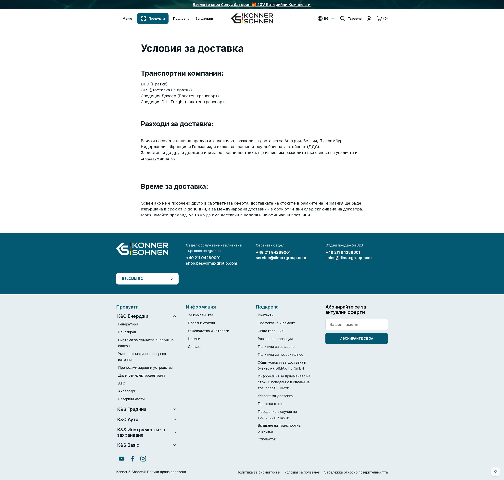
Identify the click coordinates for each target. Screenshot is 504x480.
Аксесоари (127, 391)
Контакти (265, 315)
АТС (121, 383)
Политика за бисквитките (258, 472)
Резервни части (131, 399)
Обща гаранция (271, 331)
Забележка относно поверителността (356, 472)
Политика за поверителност (281, 354)
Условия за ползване (301, 472)
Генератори (128, 324)
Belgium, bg (132, 278)
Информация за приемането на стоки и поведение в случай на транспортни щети (284, 382)
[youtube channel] (121, 458)
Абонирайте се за (356, 338)
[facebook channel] (132, 458)
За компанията (200, 315)
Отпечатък (267, 439)
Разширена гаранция (275, 339)
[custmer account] (369, 18)
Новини (194, 339)
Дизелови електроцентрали (141, 375)
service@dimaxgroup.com (281, 257)
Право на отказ (271, 404)
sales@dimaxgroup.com (348, 257)
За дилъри (204, 18)
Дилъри (194, 347)
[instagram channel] (143, 458)
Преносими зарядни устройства (145, 367)
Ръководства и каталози (208, 331)
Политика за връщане (276, 347)
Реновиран (127, 332)
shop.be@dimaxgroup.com (211, 263)
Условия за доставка (275, 396)
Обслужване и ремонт (276, 323)
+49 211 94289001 (203, 257)
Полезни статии (201, 323)
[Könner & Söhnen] (252, 18)
